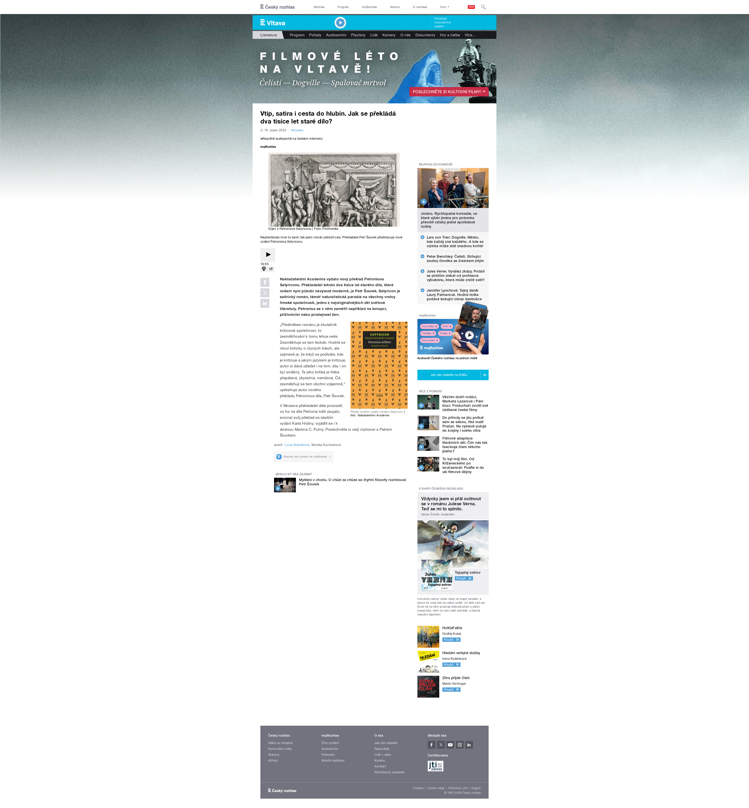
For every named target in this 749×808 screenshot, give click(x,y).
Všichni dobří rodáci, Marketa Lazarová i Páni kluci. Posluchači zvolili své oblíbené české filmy (465, 403)
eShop (273, 760)
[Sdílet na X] (264, 292)
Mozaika (297, 130)
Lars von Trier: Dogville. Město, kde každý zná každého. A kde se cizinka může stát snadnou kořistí (455, 241)
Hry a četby (428, 326)
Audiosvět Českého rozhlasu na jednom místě (447, 358)
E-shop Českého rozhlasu (441, 488)
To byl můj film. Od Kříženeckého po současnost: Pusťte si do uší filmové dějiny (463, 465)
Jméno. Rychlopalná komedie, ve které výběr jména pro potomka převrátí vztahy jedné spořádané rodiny (449, 219)
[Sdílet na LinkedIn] (264, 303)
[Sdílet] (270, 269)
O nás (405, 35)
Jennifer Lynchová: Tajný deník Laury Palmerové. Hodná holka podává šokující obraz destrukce (454, 294)
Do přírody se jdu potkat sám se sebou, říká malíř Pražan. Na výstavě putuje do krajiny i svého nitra (464, 424)
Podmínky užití (458, 788)
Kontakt (380, 766)
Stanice (395, 7)
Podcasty (328, 755)
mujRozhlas (369, 7)
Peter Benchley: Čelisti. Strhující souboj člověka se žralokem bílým (455, 258)
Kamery (439, 26)
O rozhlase (420, 7)
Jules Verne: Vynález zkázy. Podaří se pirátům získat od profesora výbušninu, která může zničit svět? (456, 275)
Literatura (268, 35)
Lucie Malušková (297, 445)
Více (470, 35)
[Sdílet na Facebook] (264, 282)
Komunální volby (280, 749)
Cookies (418, 788)
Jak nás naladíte (386, 743)
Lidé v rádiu (382, 755)
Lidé (374, 35)
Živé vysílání (428, 340)
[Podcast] (263, 269)
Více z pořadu (430, 391)
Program (343, 7)
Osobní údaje (436, 788)
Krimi (445, 326)
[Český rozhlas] (277, 7)
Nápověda (381, 749)
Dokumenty (425, 35)
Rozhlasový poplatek (389, 772)
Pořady (315, 35)
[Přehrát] (267, 255)
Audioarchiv (442, 22)
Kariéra (379, 760)
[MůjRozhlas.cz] (268, 147)
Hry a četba (450, 35)
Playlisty (358, 35)
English (476, 788)
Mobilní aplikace (333, 760)
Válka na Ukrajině (280, 743)
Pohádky (426, 333)
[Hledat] (483, 7)
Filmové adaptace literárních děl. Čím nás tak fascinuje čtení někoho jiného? (464, 444)
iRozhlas (319, 7)
